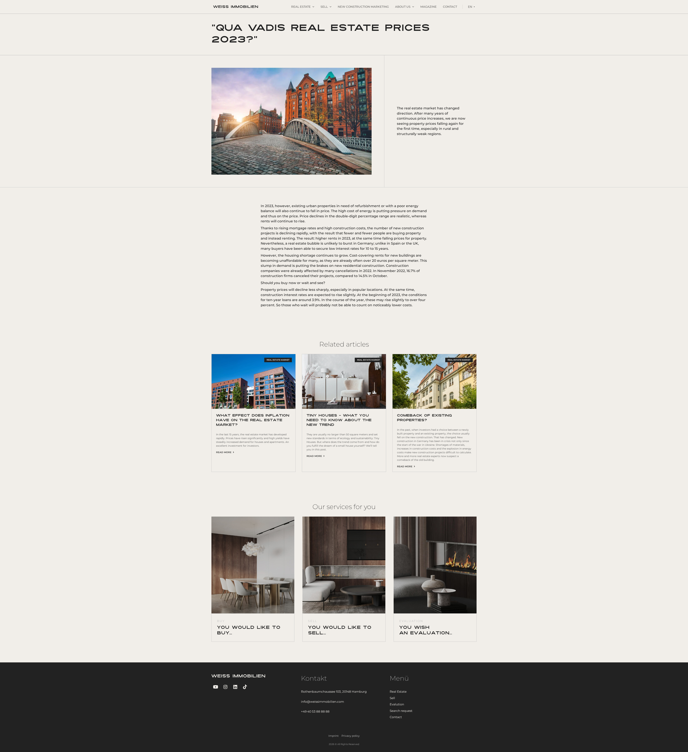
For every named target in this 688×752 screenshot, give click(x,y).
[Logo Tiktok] (245, 687)
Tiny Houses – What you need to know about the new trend (339, 420)
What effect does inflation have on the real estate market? (252, 420)
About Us (402, 6)
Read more (224, 452)
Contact (450, 6)
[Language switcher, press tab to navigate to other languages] (471, 7)
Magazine (428, 6)
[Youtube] (215, 687)
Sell (324, 6)
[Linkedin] (235, 687)
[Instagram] (225, 687)
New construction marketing (363, 6)
